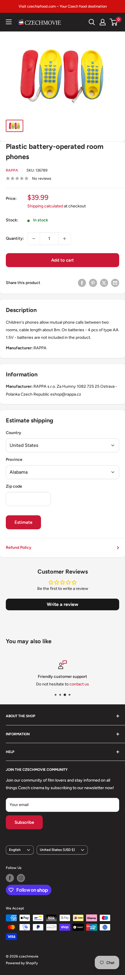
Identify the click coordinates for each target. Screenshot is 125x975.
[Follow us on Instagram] (21, 878)
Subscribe (24, 822)
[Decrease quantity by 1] (34, 238)
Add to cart (62, 260)
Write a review (62, 604)
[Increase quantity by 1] (64, 238)
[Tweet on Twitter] (104, 283)
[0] (113, 22)
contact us (79, 684)
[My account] (103, 22)
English (15, 850)
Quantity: (15, 238)
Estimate (23, 522)
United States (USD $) (57, 850)
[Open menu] (9, 22)
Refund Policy (18, 547)
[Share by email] (115, 283)
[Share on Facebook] (82, 283)
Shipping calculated (45, 206)
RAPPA (12, 170)
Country (13, 432)
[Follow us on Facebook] (10, 878)
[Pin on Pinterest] (93, 283)
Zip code (14, 486)
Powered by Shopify (22, 963)
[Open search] (92, 22)
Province (14, 459)
